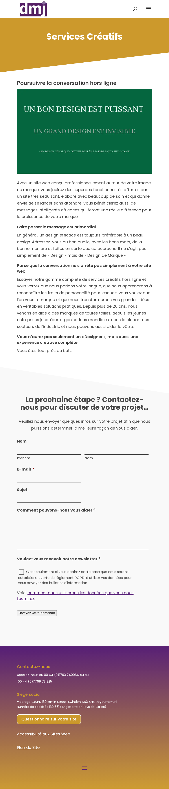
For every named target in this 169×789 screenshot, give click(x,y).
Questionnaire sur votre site (49, 719)
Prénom (23, 458)
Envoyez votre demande (37, 613)
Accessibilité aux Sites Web (43, 734)
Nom (89, 458)
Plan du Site (28, 747)
